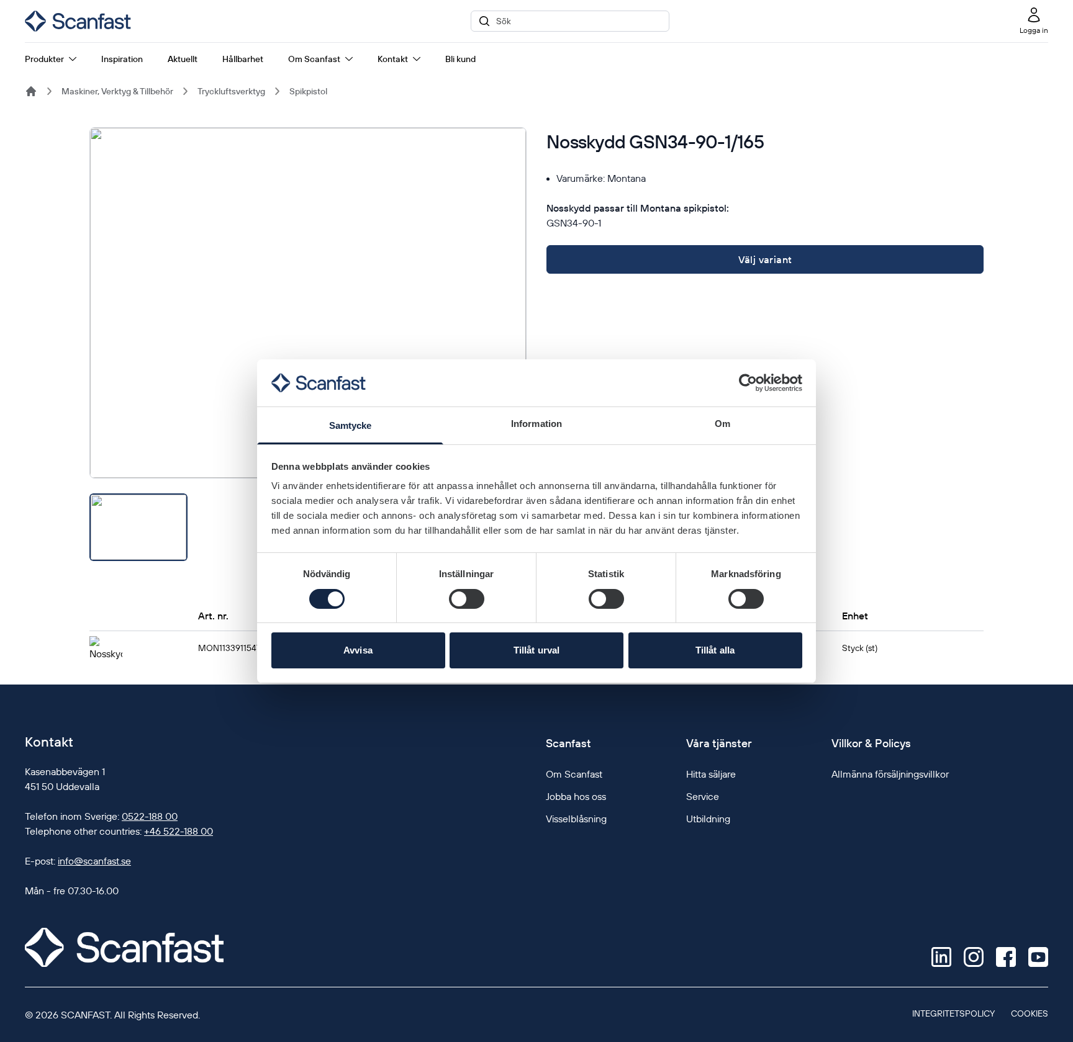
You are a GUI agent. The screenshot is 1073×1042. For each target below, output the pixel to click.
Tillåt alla (715, 650)
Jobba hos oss (576, 796)
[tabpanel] (308, 302)
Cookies (1029, 1013)
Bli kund (460, 59)
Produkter (44, 59)
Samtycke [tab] (350, 425)
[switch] (466, 599)
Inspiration (122, 59)
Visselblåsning (576, 819)
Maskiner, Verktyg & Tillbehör (117, 91)
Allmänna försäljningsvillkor (890, 774)
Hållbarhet (242, 59)
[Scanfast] (31, 91)
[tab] (138, 527)
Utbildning (708, 819)
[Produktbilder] (308, 344)
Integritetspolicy (953, 1013)
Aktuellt (182, 59)
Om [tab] (722, 423)
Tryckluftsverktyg (231, 91)
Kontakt (393, 59)
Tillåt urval (536, 650)
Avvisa (358, 650)
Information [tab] (536, 423)
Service (702, 796)
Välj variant (765, 259)
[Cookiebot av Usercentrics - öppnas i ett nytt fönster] (748, 383)
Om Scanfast (314, 59)
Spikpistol (308, 91)
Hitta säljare (711, 774)
